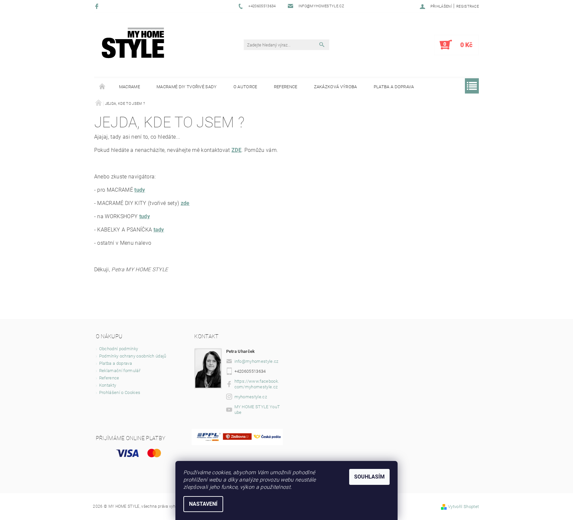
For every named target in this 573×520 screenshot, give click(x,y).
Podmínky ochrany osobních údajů (132, 356)
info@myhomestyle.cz (256, 361)
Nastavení (203, 504)
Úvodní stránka (102, 87)
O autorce (245, 86)
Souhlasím (369, 477)
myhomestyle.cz (250, 396)
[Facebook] (97, 6)
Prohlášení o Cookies (119, 392)
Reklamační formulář (119, 370)
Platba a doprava (394, 86)
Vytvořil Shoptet (463, 506)
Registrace (467, 6)
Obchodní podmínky (118, 348)
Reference (285, 86)
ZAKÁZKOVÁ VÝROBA (335, 86)
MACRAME (129, 86)
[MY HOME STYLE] (132, 42)
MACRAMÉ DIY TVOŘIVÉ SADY (187, 86)
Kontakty (107, 385)
